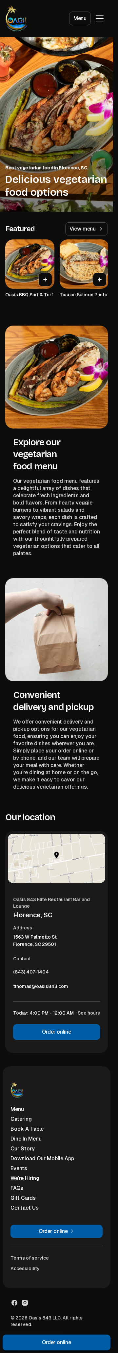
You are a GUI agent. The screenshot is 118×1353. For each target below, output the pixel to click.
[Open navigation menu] (99, 18)
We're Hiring (24, 1178)
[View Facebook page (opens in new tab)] (14, 1303)
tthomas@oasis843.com (40, 988)
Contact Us (24, 1207)
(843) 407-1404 (31, 973)
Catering (21, 1119)
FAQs (16, 1188)
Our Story (22, 1148)
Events (18, 1168)
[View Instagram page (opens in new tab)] (25, 1303)
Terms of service (29, 1258)
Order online (56, 1031)
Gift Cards (23, 1197)
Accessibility (25, 1268)
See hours (89, 1013)
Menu (80, 18)
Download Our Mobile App (42, 1158)
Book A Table (27, 1128)
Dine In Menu (26, 1138)
